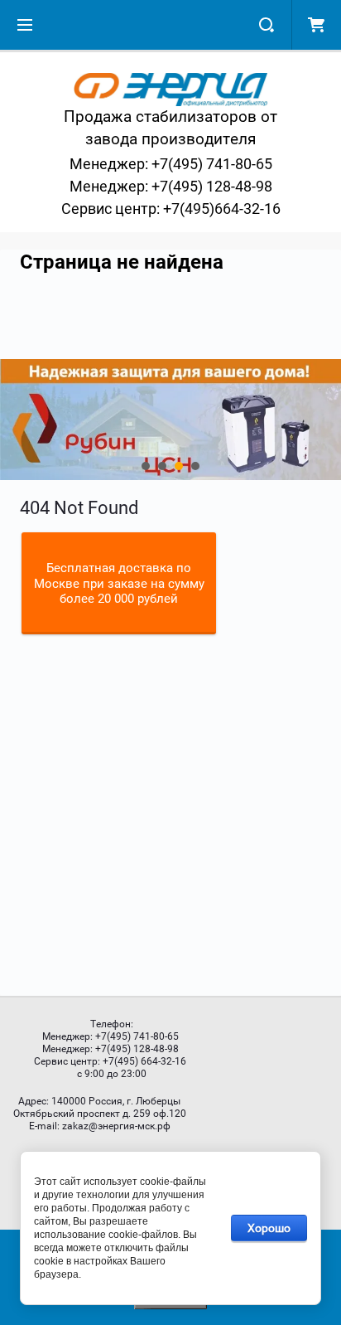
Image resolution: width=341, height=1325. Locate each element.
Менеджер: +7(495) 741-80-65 (171, 163)
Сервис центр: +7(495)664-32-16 (171, 208)
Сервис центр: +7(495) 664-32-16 (110, 1061)
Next (13, 419)
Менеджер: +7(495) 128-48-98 (171, 186)
